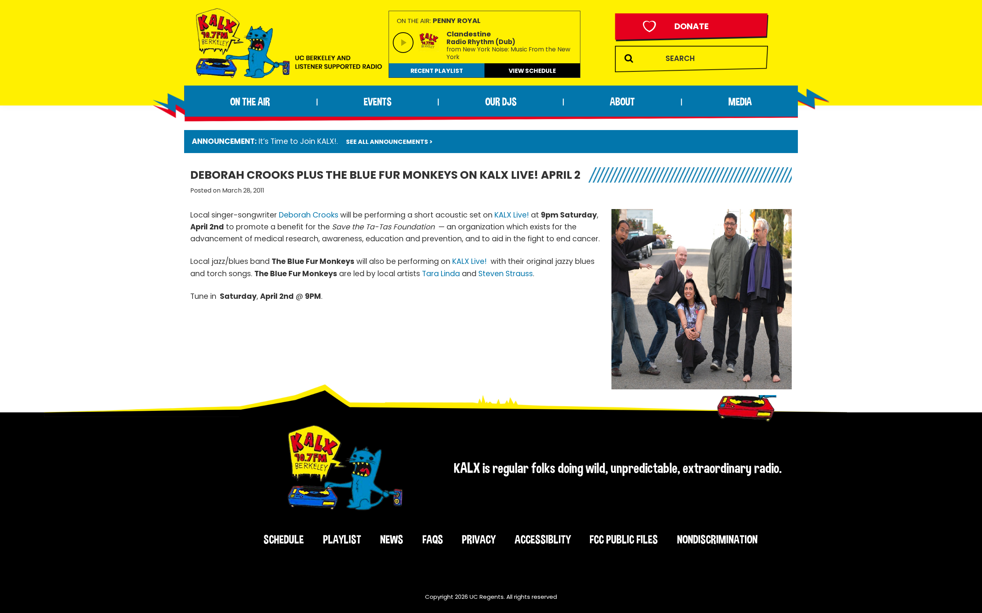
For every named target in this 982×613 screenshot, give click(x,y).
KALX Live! (511, 215)
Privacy (479, 539)
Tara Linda (441, 274)
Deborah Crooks (308, 215)
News (391, 539)
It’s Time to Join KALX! (297, 141)
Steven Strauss (505, 274)
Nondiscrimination (717, 539)
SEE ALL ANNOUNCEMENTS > (389, 141)
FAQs (432, 539)
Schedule (284, 539)
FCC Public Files (624, 539)
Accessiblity (543, 539)
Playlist (342, 539)
